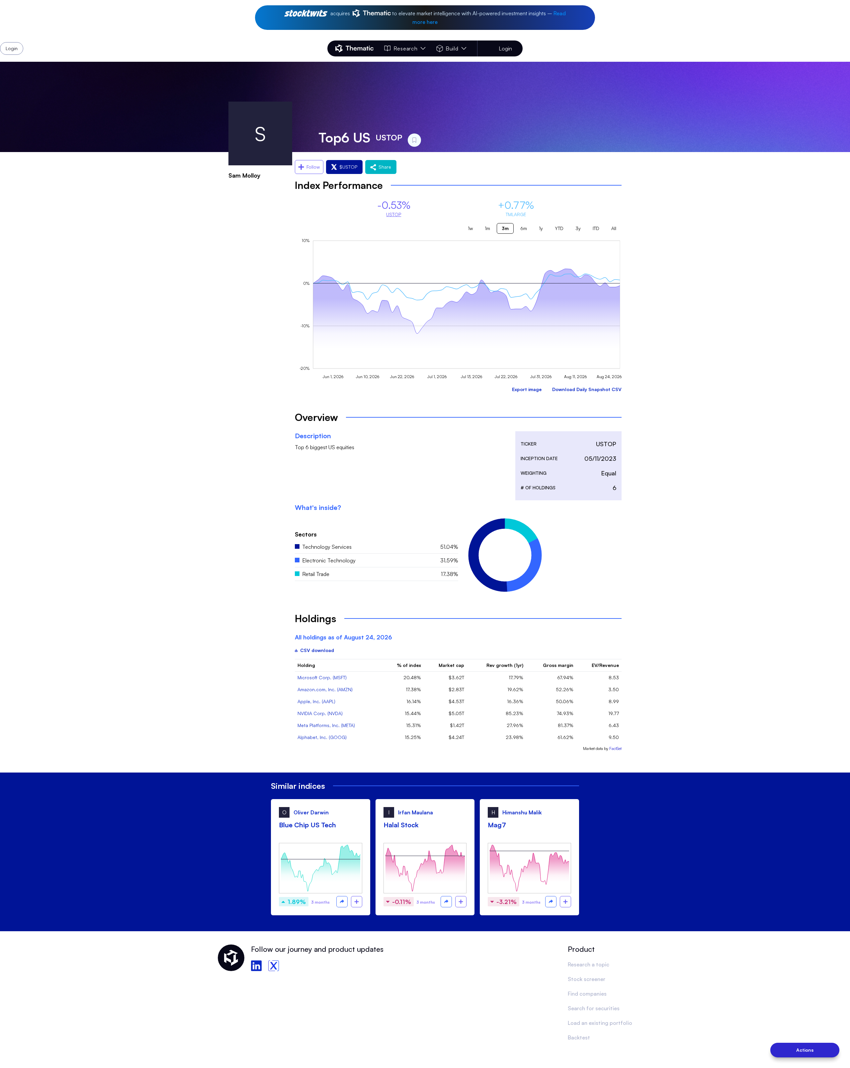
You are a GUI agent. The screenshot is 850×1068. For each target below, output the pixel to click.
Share (385, 167)
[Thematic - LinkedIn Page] (256, 965)
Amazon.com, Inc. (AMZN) (325, 689)
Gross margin (558, 665)
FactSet (615, 748)
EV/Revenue (605, 665)
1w (470, 228)
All (613, 228)
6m (523, 228)
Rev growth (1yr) (504, 665)
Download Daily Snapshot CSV (587, 389)
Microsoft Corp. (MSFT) (322, 677)
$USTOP (348, 167)
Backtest (579, 1037)
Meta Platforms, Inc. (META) (326, 725)
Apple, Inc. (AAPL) (316, 701)
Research (405, 48)
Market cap (451, 665)
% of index (409, 665)
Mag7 (497, 825)
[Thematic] (354, 48)
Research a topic (588, 964)
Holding (306, 665)
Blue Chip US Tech (307, 825)
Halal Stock (400, 825)
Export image (527, 389)
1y (541, 228)
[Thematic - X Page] (273, 965)
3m (505, 228)
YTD (559, 228)
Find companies (587, 993)
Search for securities (594, 1008)
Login (505, 48)
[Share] (342, 901)
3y (578, 228)
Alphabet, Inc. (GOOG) (322, 737)
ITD (596, 228)
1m (487, 228)
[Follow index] (356, 901)
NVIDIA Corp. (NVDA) (320, 713)
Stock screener (586, 979)
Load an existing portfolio (600, 1023)
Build (452, 48)
